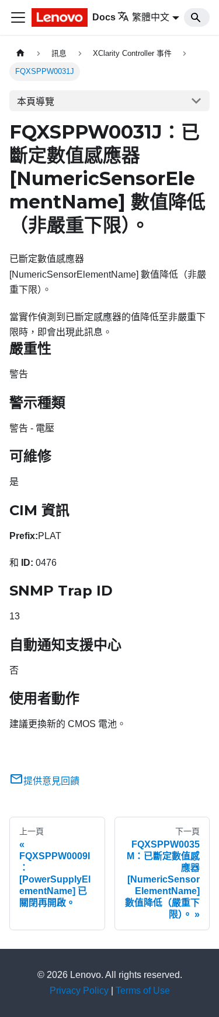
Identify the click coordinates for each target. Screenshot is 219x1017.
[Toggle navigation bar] (18, 17)
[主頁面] (20, 53)
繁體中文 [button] (150, 17)
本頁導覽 (35, 102)
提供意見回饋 (51, 781)
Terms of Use (143, 990)
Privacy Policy (79, 990)
